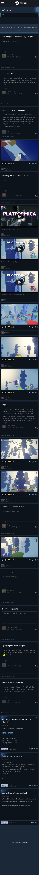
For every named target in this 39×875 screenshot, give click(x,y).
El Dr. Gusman (11, 425)
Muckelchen (10, 590)
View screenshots (8, 170)
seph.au (6, 234)
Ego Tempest (11, 664)
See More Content (19, 842)
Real (8, 131)
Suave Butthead (12, 627)
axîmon (9, 194)
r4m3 (6, 168)
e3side (6, 467)
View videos (7, 235)
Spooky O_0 (11, 91)
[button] (19, 51)
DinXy (6, 266)
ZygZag (6, 332)
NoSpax (9, 525)
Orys (8, 700)
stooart (6, 499)
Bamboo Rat (10, 55)
